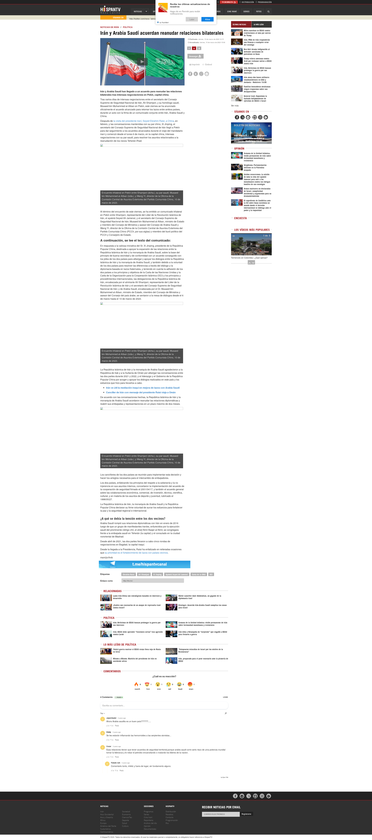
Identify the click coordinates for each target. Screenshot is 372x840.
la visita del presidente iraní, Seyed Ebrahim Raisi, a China (143, 121)
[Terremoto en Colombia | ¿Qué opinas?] (251, 244)
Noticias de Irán (109, 27)
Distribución (248, 1)
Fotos (259, 11)
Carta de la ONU (199, 574)
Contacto (169, 817)
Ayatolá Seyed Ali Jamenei (177, 574)
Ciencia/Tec (127, 817)
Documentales (150, 828)
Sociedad (126, 811)
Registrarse (246, 813)
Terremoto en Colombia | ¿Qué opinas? (249, 257)
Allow (207, 19)
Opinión (147, 825)
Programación (265, 1)
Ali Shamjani (143, 574)
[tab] (241, 24)
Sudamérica (105, 828)
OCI (211, 574)
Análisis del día (150, 822)
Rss (167, 822)
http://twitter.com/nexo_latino (142, 17)
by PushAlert (164, 22)
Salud (124, 822)
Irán (102, 811)
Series (246, 11)
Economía (126, 814)
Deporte (125, 820)
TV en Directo (227, 1)
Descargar (193, 56)
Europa (103, 822)
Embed (208, 64)
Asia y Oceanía (106, 817)
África (102, 820)
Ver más (235, 105)
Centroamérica (106, 831)
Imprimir (196, 64)
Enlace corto (106, 580)
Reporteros (148, 820)
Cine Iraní (232, 11)
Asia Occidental (107, 814)
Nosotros (169, 814)
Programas (148, 811)
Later (191, 19)
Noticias (138, 11)
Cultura (125, 825)
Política (128, 27)
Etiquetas (105, 574)
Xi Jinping (157, 574)
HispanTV (110, 9)
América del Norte (108, 825)
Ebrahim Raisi (128, 574)
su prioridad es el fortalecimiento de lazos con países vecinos (136, 552)
